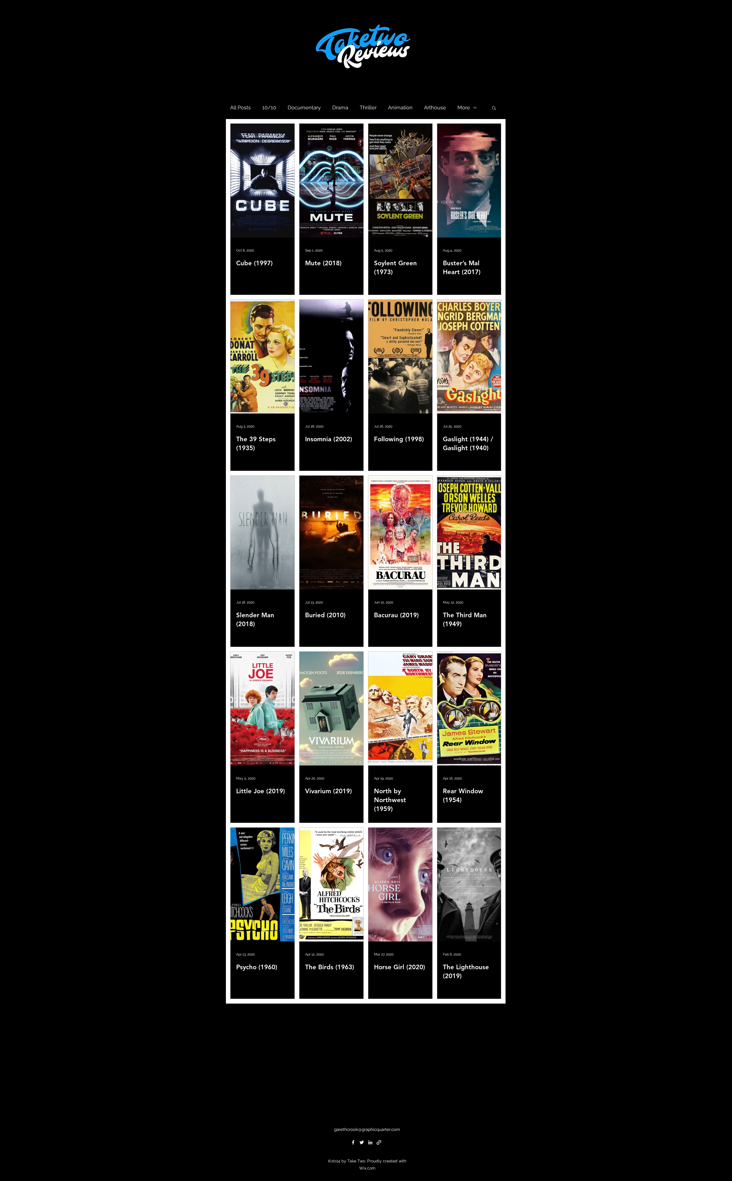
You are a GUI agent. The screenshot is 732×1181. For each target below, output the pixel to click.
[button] (494, 108)
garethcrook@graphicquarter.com (367, 1129)
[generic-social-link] (379, 1142)
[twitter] (362, 1142)
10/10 (269, 107)
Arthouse (435, 107)
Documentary (304, 107)
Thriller (368, 107)
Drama (340, 107)
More (464, 107)
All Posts (240, 107)
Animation (400, 107)
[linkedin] (370, 1142)
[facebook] (353, 1142)
